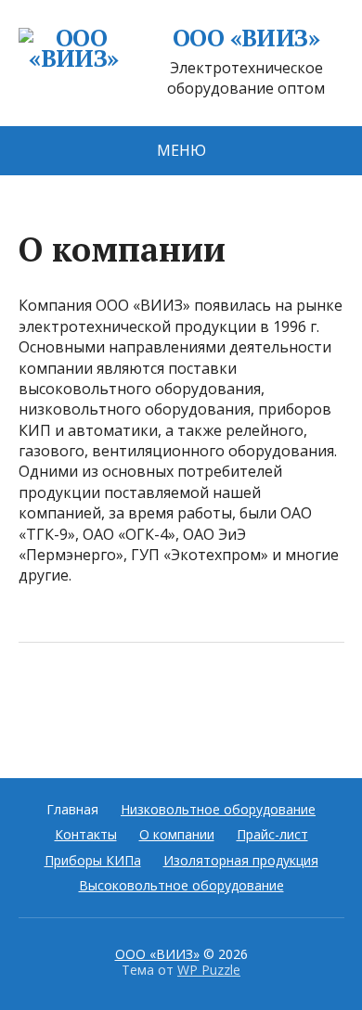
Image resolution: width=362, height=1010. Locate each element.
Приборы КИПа (93, 860)
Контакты (86, 834)
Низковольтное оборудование (218, 809)
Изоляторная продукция (240, 860)
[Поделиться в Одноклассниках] (130, 703)
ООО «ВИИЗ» (246, 38)
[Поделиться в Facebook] (37, 703)
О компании (176, 834)
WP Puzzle (208, 969)
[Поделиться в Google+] (176, 703)
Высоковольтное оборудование (181, 885)
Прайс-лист (272, 834)
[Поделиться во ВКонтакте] (83, 703)
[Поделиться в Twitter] (222, 703)
